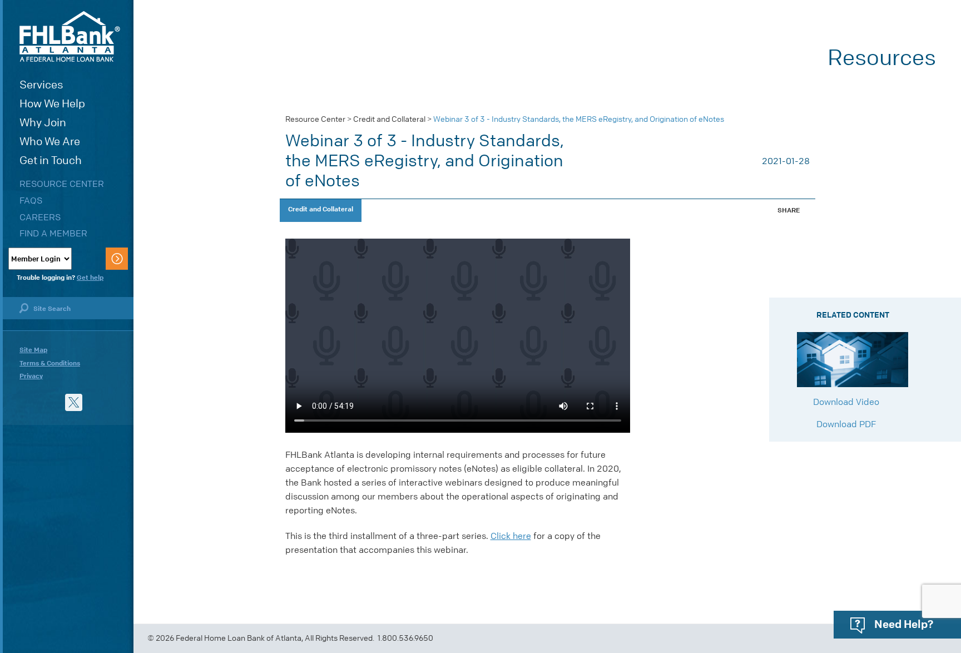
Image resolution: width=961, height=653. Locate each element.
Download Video (847, 402)
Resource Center (61, 184)
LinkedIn (51, 402)
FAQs (30, 200)
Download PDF (847, 424)
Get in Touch (50, 160)
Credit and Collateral (389, 119)
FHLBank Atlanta (69, 36)
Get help (90, 277)
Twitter (73, 402)
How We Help (52, 104)
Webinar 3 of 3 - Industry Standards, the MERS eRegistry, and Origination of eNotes (578, 119)
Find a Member (53, 233)
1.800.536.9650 (405, 638)
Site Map (33, 349)
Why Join (42, 123)
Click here (511, 536)
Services (41, 85)
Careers (40, 217)
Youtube (28, 402)
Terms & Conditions (49, 363)
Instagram (96, 402)
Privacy (31, 376)
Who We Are (49, 142)
